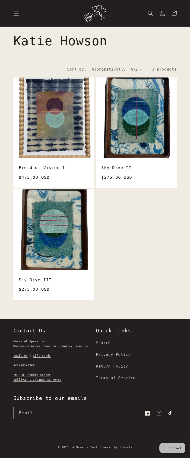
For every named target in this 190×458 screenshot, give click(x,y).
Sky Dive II (116, 167)
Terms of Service (116, 378)
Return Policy (112, 366)
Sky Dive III (35, 280)
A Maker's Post (85, 447)
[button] (16, 13)
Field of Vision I (42, 167)
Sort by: (77, 69)
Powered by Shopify (116, 447)
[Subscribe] (89, 413)
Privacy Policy (113, 354)
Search (103, 343)
